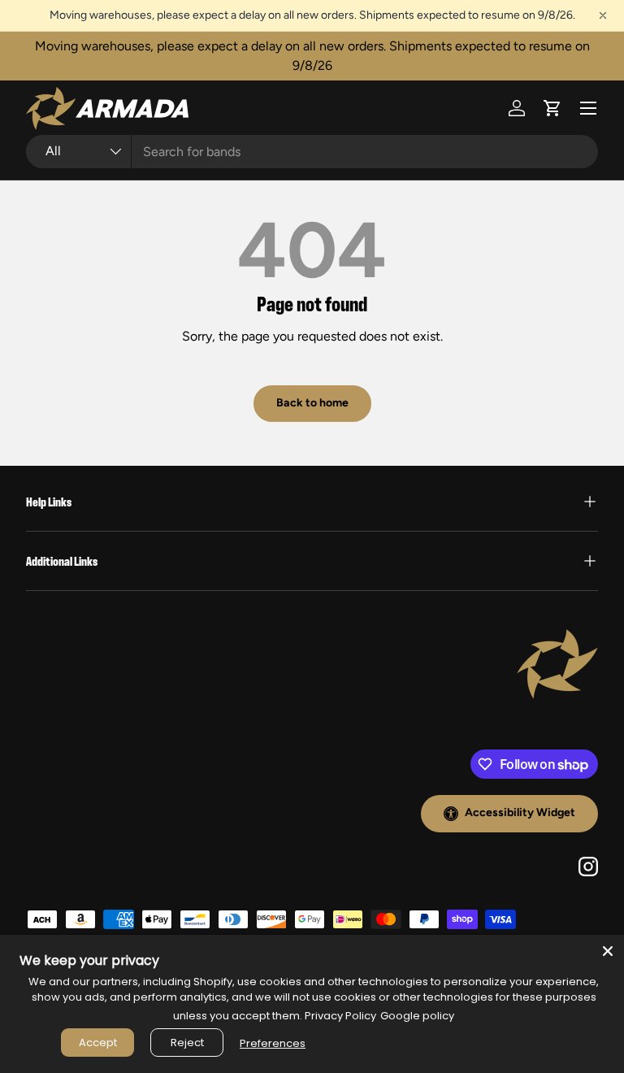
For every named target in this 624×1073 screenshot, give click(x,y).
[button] (552, 108)
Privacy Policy (340, 1015)
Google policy (417, 1015)
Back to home (312, 403)
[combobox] (312, 151)
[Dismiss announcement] (603, 15)
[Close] (608, 951)
